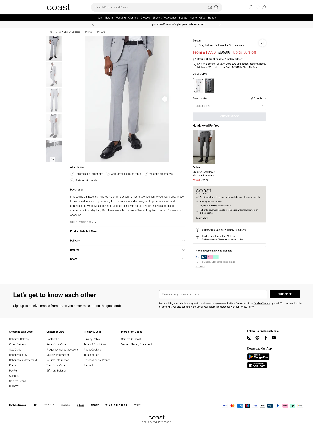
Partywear (88, 32)
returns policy (237, 239)
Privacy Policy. (247, 306)
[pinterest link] (257, 338)
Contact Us (52, 339)
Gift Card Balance (56, 370)
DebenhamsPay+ (19, 354)
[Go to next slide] (164, 99)
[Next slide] (220, 24)
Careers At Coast (131, 339)
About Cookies (92, 349)
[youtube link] (274, 338)
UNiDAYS (14, 386)
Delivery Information (58, 354)
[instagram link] (249, 338)
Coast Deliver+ (17, 344)
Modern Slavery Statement (136, 344)
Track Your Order (56, 365)
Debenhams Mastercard (23, 360)
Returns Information (57, 360)
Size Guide (15, 349)
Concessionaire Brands (97, 360)
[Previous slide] (93, 24)
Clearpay (14, 375)
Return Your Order (56, 344)
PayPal (13, 370)
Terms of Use (91, 354)
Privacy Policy (92, 339)
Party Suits (100, 32)
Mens (58, 32)
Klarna (12, 365)
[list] (127, 99)
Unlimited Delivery (19, 339)
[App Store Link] (258, 360)
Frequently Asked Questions (62, 349)
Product (88, 365)
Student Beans (17, 381)
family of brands (262, 303)
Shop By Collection (72, 32)
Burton (197, 40)
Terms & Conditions (95, 344)
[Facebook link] (266, 338)
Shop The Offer (250, 67)
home (49, 32)
